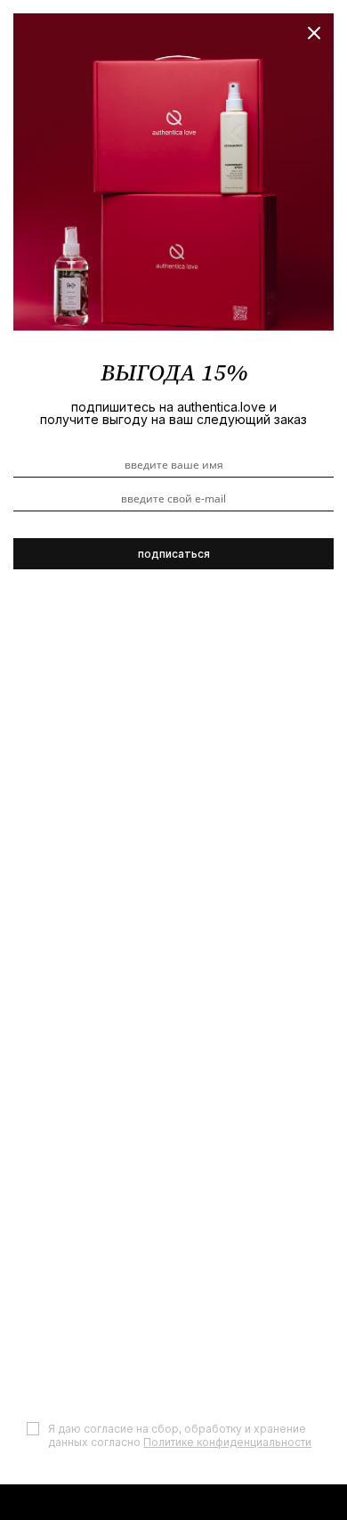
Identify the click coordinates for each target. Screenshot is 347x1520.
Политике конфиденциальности (227, 1442)
